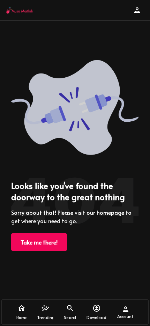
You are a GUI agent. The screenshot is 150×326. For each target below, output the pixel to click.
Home (21, 317)
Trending (45, 317)
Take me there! (39, 242)
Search (70, 317)
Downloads (97, 317)
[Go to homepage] (19, 10)
